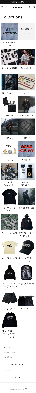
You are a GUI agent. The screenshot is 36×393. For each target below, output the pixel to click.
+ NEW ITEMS (9, 42)
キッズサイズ (10, 258)
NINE (8, 137)
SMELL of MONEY (26, 184)
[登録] (30, 370)
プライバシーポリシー (11, 353)
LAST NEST (25, 115)
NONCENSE (15, 389)
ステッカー (25, 283)
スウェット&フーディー (9, 285)
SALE (25, 160)
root (25, 137)
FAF (25, 93)
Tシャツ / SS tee (9, 209)
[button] (2, 7)
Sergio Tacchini (8, 184)
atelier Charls (9, 67)
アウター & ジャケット (26, 234)
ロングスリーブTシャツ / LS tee (10, 334)
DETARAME (8, 93)
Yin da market (26, 207)
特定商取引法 (8, 357)
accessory (26, 28)
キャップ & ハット (26, 260)
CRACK (25, 67)
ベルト (25, 308)
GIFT (8, 115)
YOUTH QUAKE (10, 232)
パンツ (8, 308)
